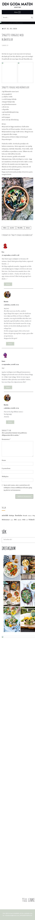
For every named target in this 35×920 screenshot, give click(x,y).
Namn (4, 460)
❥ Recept (4, 29)
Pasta (11, 29)
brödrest (30, 515)
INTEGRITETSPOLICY (26, 915)
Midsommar (6, 520)
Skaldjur (15, 29)
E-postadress (6, 468)
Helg (8, 29)
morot (12, 519)
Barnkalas (18, 515)
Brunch (25, 515)
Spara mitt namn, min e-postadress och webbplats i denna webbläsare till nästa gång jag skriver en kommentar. (18, 487)
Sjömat (28, 228)
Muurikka (20, 228)
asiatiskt (5, 515)
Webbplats (5, 476)
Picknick (31, 520)
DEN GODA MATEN (17, 4)
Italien (5, 228)
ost (27, 519)
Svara (8, 284)
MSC (15, 520)
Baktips (11, 515)
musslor (12, 228)
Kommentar (6, 439)
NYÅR (23, 520)
